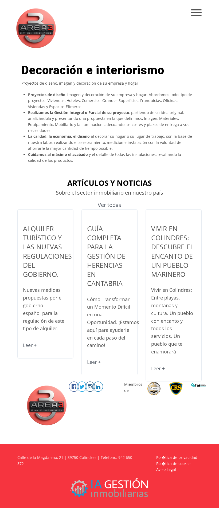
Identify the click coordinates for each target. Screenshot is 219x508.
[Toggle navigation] (196, 13)
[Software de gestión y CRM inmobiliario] (109, 487)
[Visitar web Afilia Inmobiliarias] (154, 388)
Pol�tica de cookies (173, 463)
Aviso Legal (166, 469)
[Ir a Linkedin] (98, 386)
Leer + (30, 345)
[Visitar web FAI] (198, 384)
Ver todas (109, 204)
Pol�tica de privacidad (176, 457)
